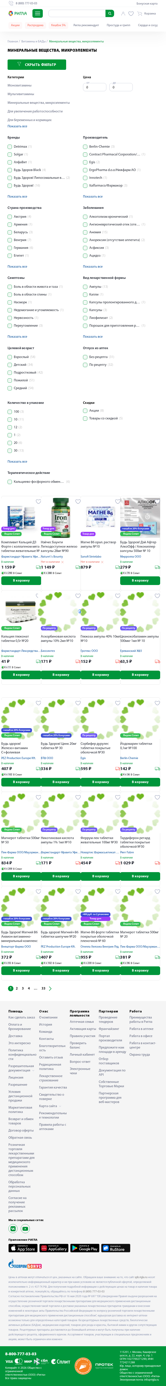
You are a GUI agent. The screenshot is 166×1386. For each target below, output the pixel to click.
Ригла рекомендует (86, 25)
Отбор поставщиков (109, 1061)
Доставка (15, 1036)
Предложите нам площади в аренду (112, 1050)
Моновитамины (20, 85)
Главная (13, 41)
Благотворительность (52, 1048)
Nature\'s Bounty (52, 556)
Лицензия (15, 1077)
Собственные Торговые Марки (111, 1084)
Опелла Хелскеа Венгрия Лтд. (100, 946)
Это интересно (19, 1043)
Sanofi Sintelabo (91, 556)
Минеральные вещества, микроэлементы (39, 103)
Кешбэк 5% (58, 25)
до (114, 83)
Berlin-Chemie (129, 758)
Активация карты (83, 1029)
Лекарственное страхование (50, 1078)
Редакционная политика (50, 1067)
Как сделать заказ (21, 1017)
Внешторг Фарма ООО (16, 946)
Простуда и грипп (118, 25)
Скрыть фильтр (40, 65)
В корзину (21, 580)
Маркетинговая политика (20, 1110)
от (87, 83)
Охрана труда (139, 1055)
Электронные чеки (80, 1071)
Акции (15, 25)
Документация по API (112, 1073)
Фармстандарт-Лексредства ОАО (23, 651)
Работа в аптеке (141, 1029)
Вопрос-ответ (80, 1062)
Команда (45, 1032)
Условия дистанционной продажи (20, 1096)
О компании (48, 1017)
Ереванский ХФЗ (131, 651)
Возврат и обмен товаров (21, 1121)
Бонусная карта (147, 3)
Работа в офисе (140, 1036)
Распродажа (35, 25)
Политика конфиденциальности (22, 1055)
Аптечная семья (82, 1022)
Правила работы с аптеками (52, 1127)
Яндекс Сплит (12, 534)
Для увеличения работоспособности (35, 111)
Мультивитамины (21, 94)
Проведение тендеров (108, 1020)
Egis (83, 758)
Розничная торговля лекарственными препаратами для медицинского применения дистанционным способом (21, 1160)
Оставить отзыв (51, 1057)
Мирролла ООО (130, 556)
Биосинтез (48, 651)
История (45, 1024)
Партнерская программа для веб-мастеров (110, 1098)
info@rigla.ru (151, 1379)
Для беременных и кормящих (29, 120)
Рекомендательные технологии (53, 1115)
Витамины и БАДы (33, 41)
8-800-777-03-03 (21, 1354)
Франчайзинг (109, 1029)
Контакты (46, 1039)
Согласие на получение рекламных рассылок (17, 1204)
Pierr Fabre (127, 852)
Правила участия (82, 1036)
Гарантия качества (53, 1087)
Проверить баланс (78, 1045)
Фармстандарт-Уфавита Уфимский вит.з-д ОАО (31, 556)
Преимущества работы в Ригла (140, 1020)
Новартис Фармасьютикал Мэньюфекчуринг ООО (114, 852)
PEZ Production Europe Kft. (18, 758)
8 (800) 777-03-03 (94, 1291)
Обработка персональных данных (19, 1187)
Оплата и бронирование (19, 1027)
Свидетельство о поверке (51, 1097)
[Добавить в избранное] (38, 501)
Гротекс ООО (89, 651)
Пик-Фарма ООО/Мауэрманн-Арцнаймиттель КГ (33, 852)
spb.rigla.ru (141, 1277)
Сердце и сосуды (149, 25)
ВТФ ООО (47, 758)
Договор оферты (21, 1130)
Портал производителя (110, 1038)
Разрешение (17, 1085)
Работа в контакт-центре (142, 1045)
